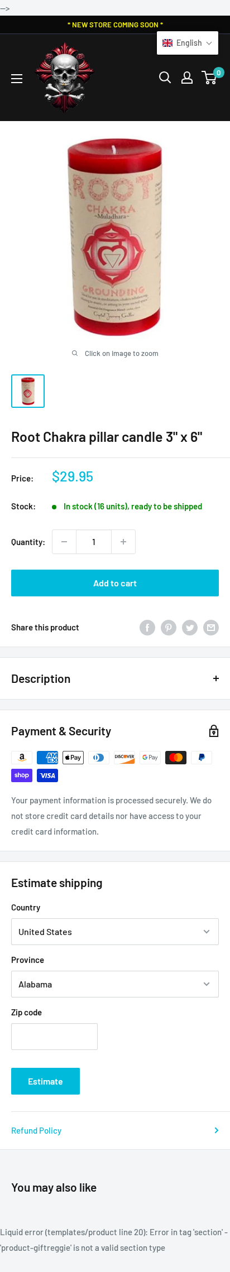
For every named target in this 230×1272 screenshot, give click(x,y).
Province (27, 960)
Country (25, 907)
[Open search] (165, 77)
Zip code (26, 1012)
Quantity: (28, 542)
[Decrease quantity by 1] (64, 541)
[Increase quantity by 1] (123, 541)
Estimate (45, 1081)
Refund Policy (36, 1130)
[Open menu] (16, 78)
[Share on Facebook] (147, 627)
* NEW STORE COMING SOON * (115, 24)
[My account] (187, 77)
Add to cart (115, 582)
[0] (210, 77)
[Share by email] (211, 627)
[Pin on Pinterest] (168, 627)
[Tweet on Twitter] (190, 627)
